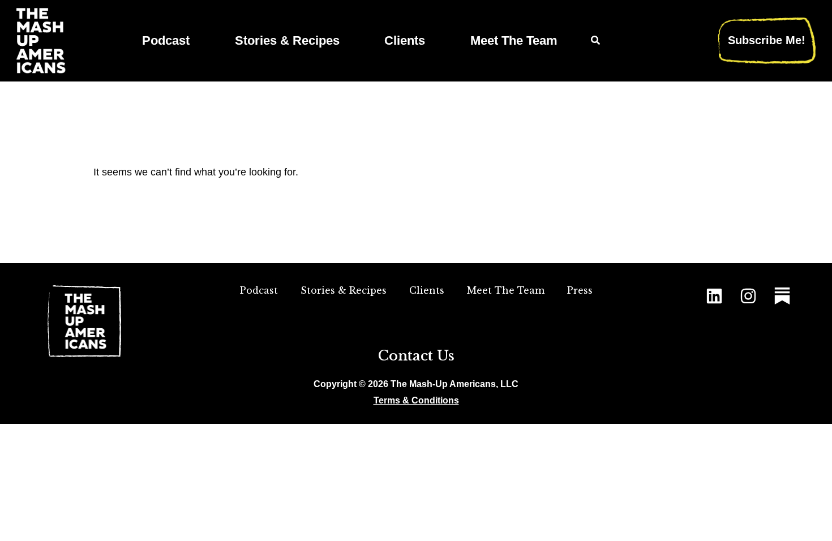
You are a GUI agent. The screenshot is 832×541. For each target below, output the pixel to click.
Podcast (166, 40)
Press (580, 290)
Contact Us (416, 355)
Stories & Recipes (287, 40)
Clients (404, 40)
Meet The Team (513, 40)
